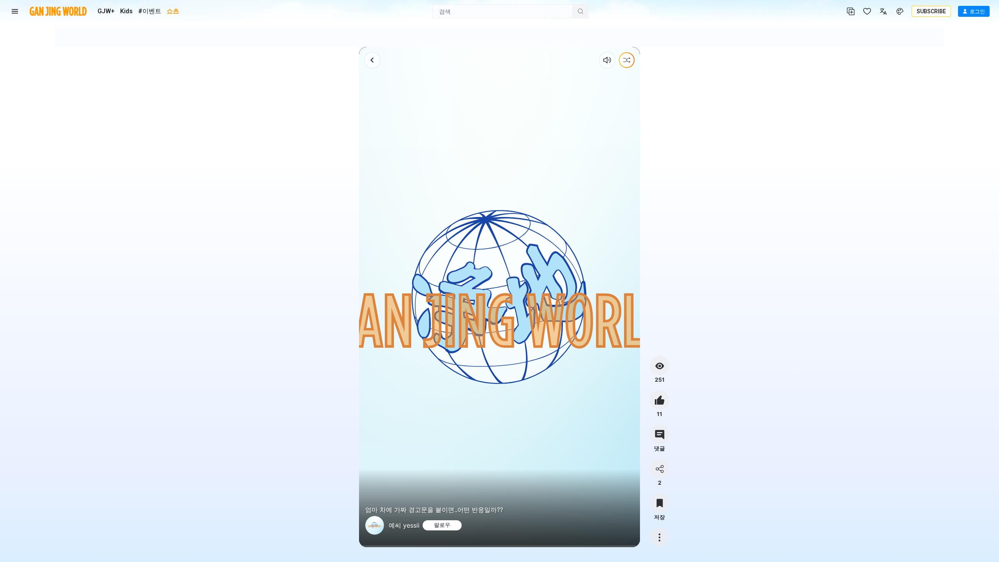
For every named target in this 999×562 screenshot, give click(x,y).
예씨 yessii (404, 525)
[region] (499, 297)
